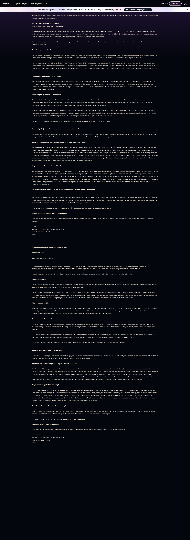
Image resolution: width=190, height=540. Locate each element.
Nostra (6, 3)
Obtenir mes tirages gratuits (138, 10)
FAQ (46, 3)
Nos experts (36, 3)
